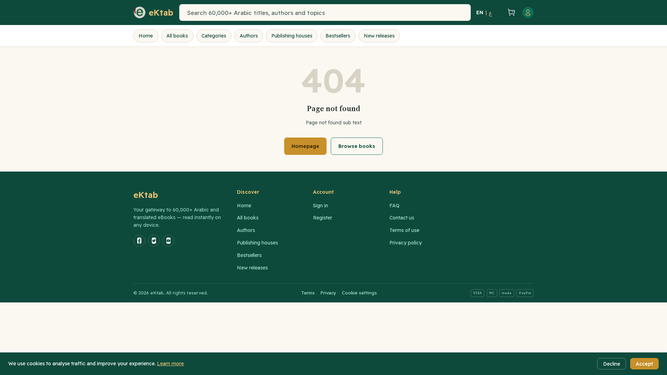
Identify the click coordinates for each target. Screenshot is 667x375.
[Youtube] (168, 241)
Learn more (170, 363)
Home (146, 36)
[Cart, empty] (511, 13)
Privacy (328, 292)
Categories (213, 36)
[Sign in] (528, 12)
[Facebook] (139, 241)
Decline (611, 364)
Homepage (305, 146)
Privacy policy (405, 243)
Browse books (356, 146)
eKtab (145, 195)
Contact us (401, 218)
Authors (249, 36)
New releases (379, 36)
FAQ (394, 205)
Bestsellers (338, 36)
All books (177, 36)
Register (322, 218)
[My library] (498, 12)
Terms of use (404, 230)
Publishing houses (291, 36)
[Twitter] (154, 241)
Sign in (320, 205)
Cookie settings (359, 292)
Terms (308, 292)
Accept (644, 364)
